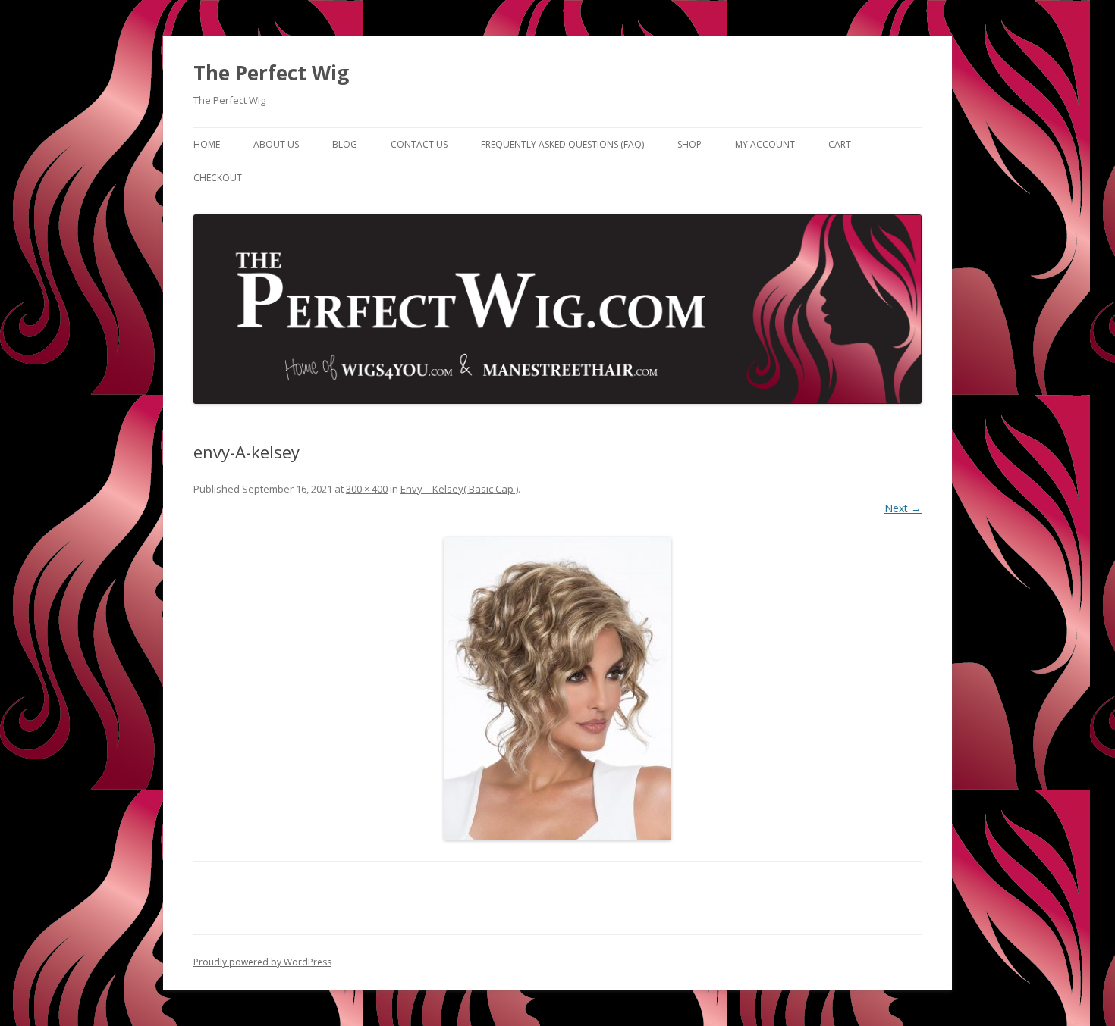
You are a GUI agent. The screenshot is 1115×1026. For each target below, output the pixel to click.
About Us (276, 144)
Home (206, 144)
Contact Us (419, 144)
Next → (903, 508)
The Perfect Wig (271, 72)
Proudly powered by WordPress (262, 962)
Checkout (217, 177)
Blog (344, 144)
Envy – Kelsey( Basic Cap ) (459, 489)
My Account (765, 144)
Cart (839, 144)
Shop (689, 144)
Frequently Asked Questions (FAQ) (562, 144)
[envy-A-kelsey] (557, 688)
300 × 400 (367, 489)
